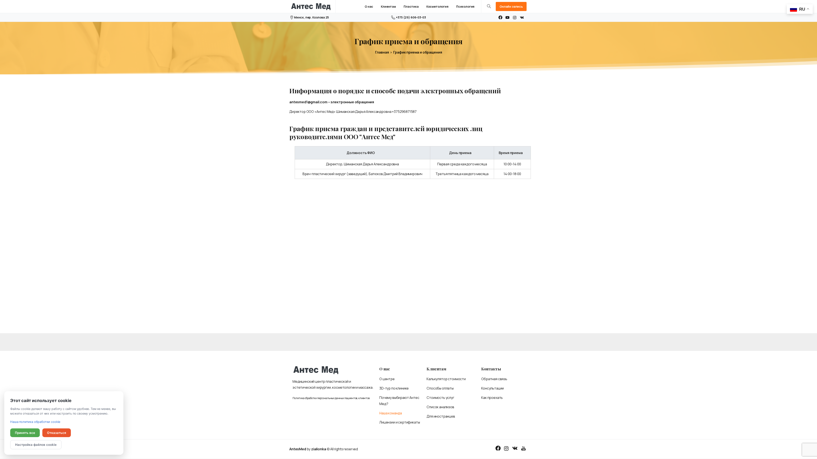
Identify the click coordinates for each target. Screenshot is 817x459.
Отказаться (56, 433)
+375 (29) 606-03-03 (411, 17)
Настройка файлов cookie (36, 445)
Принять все (25, 433)
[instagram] (514, 17)
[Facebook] (500, 17)
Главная (382, 52)
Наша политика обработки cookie (35, 422)
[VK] (522, 17)
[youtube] (507, 17)
